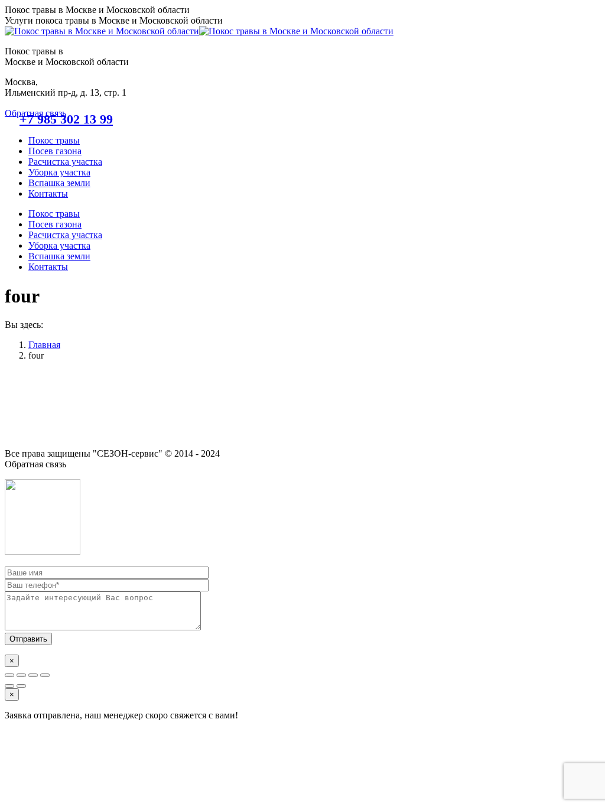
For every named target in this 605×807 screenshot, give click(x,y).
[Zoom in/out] (45, 675)
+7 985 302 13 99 (66, 119)
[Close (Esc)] (9, 675)
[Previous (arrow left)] (9, 686)
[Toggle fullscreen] (33, 675)
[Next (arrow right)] (21, 686)
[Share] (21, 675)
